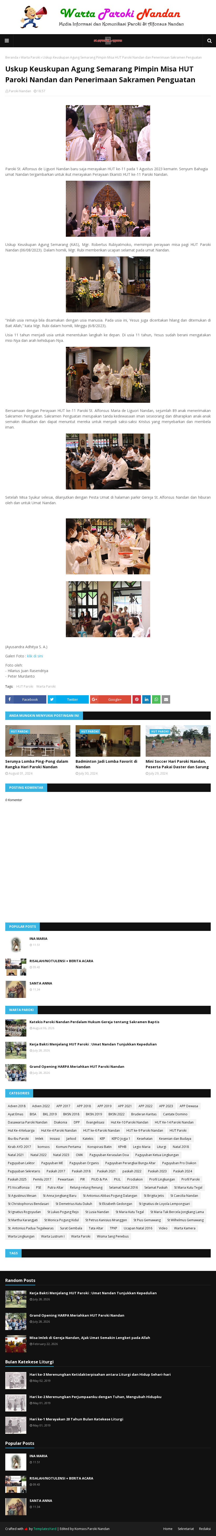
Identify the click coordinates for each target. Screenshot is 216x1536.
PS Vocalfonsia (19, 1187)
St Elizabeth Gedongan (115, 1204)
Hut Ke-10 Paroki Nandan (129, 1122)
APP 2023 (166, 1106)
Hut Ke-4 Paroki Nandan (59, 1130)
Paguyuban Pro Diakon (179, 1163)
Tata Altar (96, 1228)
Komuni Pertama (68, 1147)
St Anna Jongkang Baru (59, 1195)
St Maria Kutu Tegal (188, 1187)
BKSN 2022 (117, 1114)
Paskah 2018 (81, 1171)
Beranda (11, 57)
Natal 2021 (16, 1155)
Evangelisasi (95, 1122)
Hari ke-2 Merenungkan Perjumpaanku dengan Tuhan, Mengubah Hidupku (95, 1396)
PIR (82, 1179)
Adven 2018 (17, 1106)
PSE (38, 1187)
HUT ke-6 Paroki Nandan (101, 1130)
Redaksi (205, 1529)
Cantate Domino (175, 1114)
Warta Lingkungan (21, 1236)
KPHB (122, 1147)
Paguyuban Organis (84, 1163)
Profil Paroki (190, 1179)
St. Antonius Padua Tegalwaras (30, 1228)
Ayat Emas (15, 1114)
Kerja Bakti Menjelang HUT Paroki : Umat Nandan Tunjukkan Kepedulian (93, 1044)
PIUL (117, 1179)
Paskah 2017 (56, 1171)
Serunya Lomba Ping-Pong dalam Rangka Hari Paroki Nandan (36, 764)
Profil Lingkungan (162, 1179)
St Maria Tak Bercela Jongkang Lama (177, 1212)
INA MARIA (38, 938)
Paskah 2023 (157, 1171)
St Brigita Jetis (154, 1195)
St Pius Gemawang (147, 1220)
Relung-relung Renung (86, 1187)
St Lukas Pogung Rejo (63, 1212)
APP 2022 (146, 1106)
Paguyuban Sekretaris (24, 1171)
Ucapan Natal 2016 (138, 1228)
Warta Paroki (30, 57)
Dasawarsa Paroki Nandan (27, 1122)
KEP (102, 1138)
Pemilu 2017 (42, 1179)
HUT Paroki (24, 686)
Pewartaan (66, 1179)
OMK (79, 1155)
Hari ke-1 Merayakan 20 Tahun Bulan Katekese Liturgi (76, 1419)
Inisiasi (55, 1138)
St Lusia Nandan (97, 1212)
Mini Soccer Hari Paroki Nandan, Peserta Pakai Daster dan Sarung (177, 764)
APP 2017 (63, 1106)
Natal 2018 (181, 1147)
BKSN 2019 (94, 1114)
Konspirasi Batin (99, 1147)
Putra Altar (55, 1187)
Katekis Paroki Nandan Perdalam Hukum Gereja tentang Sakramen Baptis (94, 1021)
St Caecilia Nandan (184, 1195)
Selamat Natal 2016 (123, 1187)
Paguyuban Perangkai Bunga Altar (130, 1163)
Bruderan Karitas (143, 1114)
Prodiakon (135, 1179)
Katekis (88, 1138)
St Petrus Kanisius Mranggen (106, 1220)
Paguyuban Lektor (21, 1163)
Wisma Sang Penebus (113, 1236)
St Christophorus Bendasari (28, 1204)
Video (163, 1228)
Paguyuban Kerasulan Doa (109, 1155)
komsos (44, 1147)
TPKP (113, 1228)
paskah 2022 (131, 1171)
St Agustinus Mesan (22, 1195)
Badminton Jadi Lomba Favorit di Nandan (106, 764)
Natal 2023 (61, 1155)
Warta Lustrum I (53, 1236)
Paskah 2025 (17, 1179)
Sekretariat (186, 1529)
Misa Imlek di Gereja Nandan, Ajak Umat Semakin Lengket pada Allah (90, 1337)
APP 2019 (104, 1106)
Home (168, 1529)
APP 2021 (125, 1106)
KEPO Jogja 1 (121, 1138)
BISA (33, 1114)
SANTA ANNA (41, 983)
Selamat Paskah (156, 1187)
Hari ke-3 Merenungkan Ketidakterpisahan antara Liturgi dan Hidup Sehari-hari (100, 1374)
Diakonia (60, 1122)
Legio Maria (141, 1147)
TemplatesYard (44, 1529)
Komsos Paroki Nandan (92, 1529)
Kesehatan (145, 1138)
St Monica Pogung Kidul (61, 1220)
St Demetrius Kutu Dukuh (74, 1204)
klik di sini (35, 655)
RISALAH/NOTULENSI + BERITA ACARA (61, 960)
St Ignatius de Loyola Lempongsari (164, 1204)
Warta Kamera (184, 1228)
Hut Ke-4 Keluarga (21, 1130)
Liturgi (161, 1147)
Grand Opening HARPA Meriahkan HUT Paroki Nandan (77, 1066)
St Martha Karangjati (23, 1220)
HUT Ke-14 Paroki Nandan (174, 1122)
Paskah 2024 (182, 1171)
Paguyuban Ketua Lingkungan (157, 1155)
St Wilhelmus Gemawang (185, 1220)
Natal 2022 (39, 1155)
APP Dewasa (189, 1106)
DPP (77, 1122)
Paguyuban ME (52, 1163)
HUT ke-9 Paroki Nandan (144, 1130)
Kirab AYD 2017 (19, 1147)
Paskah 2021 (106, 1171)
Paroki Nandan (20, 91)
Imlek (39, 1138)
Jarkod (71, 1138)
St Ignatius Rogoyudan (24, 1212)
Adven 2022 (41, 1106)
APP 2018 (84, 1106)
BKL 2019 (50, 1114)
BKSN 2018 (71, 1114)
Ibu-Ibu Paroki (18, 1138)
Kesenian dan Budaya (175, 1138)
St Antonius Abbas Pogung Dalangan (110, 1195)
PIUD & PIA (99, 1179)
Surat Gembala (71, 1228)
